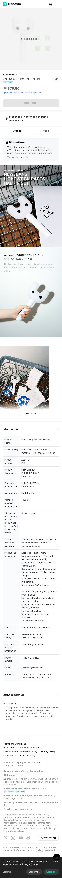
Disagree (7, 872)
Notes (45, 130)
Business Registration (14, 791)
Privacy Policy (47, 751)
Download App (49, 838)
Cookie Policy (10, 755)
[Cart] (50, 4)
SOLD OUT (31, 103)
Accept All (51, 872)
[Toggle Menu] (57, 4)
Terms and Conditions (14, 743)
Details (17, 130)
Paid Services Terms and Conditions (22, 747)
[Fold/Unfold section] (31, 429)
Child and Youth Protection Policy (20, 751)
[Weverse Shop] (4, 4)
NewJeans (9, 74)
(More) (34, 864)
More (29, 413)
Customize (34, 872)
